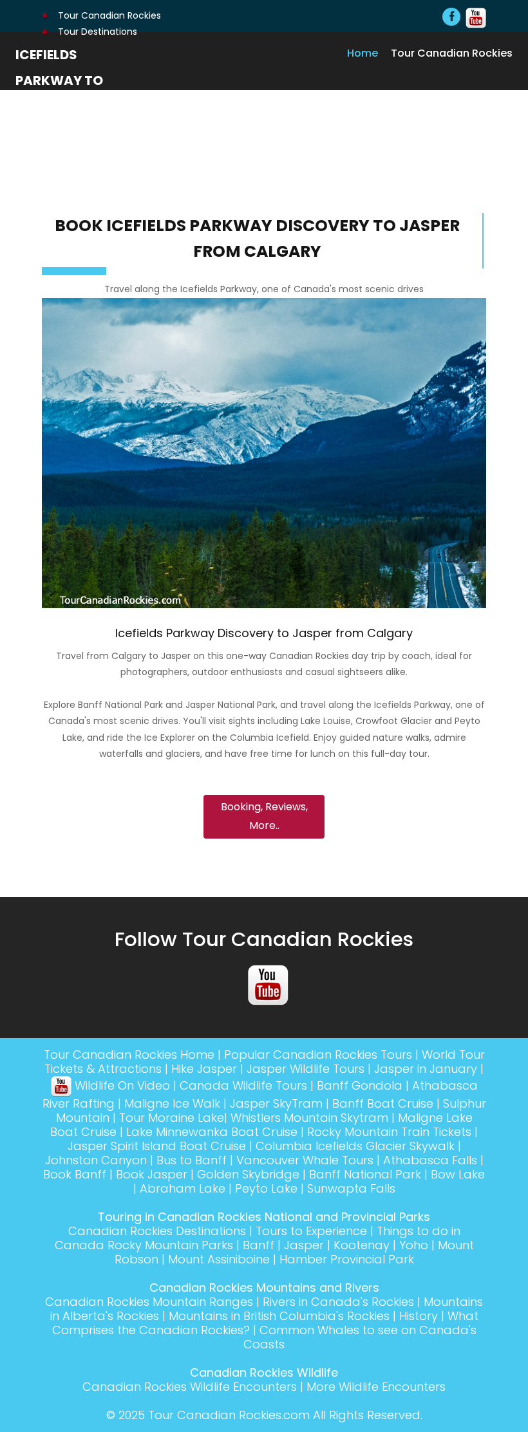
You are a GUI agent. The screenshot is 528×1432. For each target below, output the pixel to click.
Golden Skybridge (248, 1174)
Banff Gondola (359, 1085)
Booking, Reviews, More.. (264, 816)
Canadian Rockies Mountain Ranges (149, 1302)
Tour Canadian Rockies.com (229, 1415)
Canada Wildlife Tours (243, 1085)
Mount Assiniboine (219, 1259)
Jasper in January (425, 1069)
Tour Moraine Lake (171, 1118)
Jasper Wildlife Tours (305, 1069)
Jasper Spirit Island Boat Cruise (157, 1146)
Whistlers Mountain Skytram (309, 1118)
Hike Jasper (204, 1069)
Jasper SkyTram (276, 1103)
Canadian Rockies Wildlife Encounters (189, 1387)
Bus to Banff (191, 1160)
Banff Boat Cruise (382, 1103)
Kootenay (362, 1245)
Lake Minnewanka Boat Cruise (211, 1132)
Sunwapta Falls (351, 1188)
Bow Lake (458, 1174)
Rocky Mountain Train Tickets (389, 1132)
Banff (258, 1245)
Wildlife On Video (120, 1085)
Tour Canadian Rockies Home (129, 1054)
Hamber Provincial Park (346, 1259)
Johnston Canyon (96, 1160)
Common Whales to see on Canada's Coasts (359, 1337)
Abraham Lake (182, 1188)
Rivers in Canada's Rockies (338, 1302)
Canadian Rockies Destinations (157, 1231)
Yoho (413, 1245)
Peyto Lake (266, 1188)
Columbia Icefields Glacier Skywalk (355, 1146)
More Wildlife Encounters (376, 1387)
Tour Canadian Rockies (108, 15)
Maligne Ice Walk (172, 1103)
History (418, 1316)
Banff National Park (365, 1174)
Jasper (304, 1245)
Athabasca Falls (430, 1160)
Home (362, 53)
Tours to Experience (311, 1231)
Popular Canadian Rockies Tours (318, 1054)
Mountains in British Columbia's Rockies (279, 1316)
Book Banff (74, 1174)
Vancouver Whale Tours (304, 1160)
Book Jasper (151, 1174)
